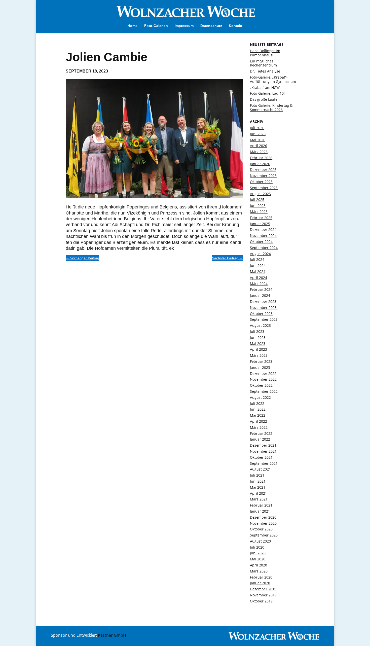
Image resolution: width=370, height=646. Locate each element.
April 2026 (258, 145)
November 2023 (263, 307)
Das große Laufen (265, 99)
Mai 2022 (257, 415)
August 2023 (260, 325)
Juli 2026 (257, 127)
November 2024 (263, 235)
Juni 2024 (258, 265)
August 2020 (260, 541)
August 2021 (260, 469)
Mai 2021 (257, 487)
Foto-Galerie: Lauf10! (267, 93)
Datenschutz (211, 26)
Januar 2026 (260, 163)
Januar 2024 (260, 295)
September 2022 (264, 391)
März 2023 (259, 355)
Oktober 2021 (261, 457)
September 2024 (264, 247)
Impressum (184, 26)
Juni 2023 (258, 337)
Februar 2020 (261, 577)
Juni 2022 (258, 409)
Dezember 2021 (263, 445)
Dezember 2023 (263, 301)
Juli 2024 (257, 259)
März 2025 (259, 211)
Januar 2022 (260, 439)
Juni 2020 (258, 553)
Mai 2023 (257, 343)
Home (132, 26)
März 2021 (259, 499)
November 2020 (263, 523)
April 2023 (258, 349)
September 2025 (264, 187)
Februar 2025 (261, 217)
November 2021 (263, 451)
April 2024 (258, 277)
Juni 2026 (258, 133)
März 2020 (259, 571)
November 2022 (263, 379)
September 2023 (264, 319)
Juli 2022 (257, 403)
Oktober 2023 (261, 313)
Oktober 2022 (261, 385)
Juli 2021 (257, 475)
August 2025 (260, 193)
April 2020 (258, 565)
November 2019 (263, 595)
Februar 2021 (261, 505)
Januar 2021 (260, 511)
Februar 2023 (261, 361)
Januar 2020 (260, 583)
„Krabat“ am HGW (265, 87)
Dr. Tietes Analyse (265, 71)
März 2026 (259, 151)
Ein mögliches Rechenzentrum (263, 63)
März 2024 (259, 283)
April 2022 (258, 421)
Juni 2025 (258, 205)
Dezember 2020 (263, 517)
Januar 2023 (260, 367)
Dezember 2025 (263, 169)
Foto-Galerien (156, 26)
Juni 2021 (258, 481)
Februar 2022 (261, 433)
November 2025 (263, 175)
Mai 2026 (257, 139)
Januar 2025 (260, 223)
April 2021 (258, 493)
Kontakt (235, 26)
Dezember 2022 (263, 373)
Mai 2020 (257, 559)
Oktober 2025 (261, 181)
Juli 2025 (257, 199)
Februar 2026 (261, 157)
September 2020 (264, 535)
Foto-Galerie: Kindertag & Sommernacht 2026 (271, 107)
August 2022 (260, 397)
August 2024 (260, 253)
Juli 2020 (257, 547)
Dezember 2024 (263, 229)
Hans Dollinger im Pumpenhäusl (265, 52)
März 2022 (259, 427)
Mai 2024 (257, 271)
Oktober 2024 (261, 241)
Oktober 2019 (261, 601)
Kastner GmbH (112, 635)
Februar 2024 (261, 289)
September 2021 (264, 463)
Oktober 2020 (261, 529)
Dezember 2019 (263, 589)
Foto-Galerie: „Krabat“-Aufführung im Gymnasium (273, 79)
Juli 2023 (257, 331)
